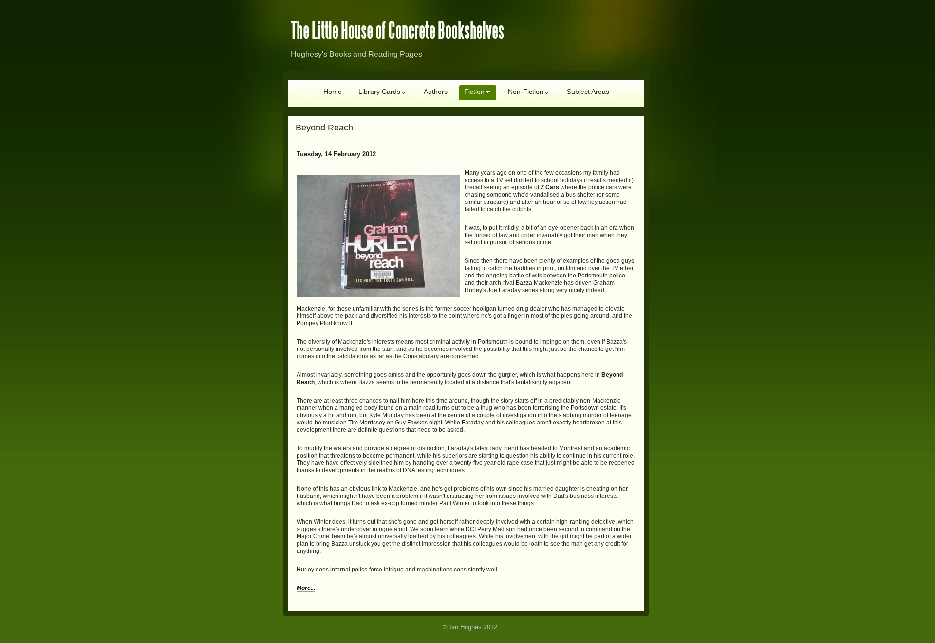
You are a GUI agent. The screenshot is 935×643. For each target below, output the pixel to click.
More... (306, 588)
